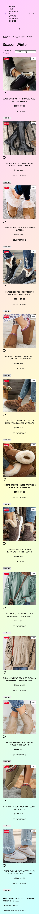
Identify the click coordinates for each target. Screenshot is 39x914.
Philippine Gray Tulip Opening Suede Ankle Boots (19, 743)
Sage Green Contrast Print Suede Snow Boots (19, 808)
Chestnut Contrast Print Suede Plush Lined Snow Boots (19, 357)
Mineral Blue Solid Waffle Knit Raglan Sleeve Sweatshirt (19, 615)
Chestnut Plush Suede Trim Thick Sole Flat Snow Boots (19, 486)
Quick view (6, 118)
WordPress (22, 910)
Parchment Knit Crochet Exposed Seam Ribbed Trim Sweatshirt (19, 679)
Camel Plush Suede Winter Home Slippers (19, 229)
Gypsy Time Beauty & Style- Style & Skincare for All (13, 13)
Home (5, 37)
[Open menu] (19, 29)
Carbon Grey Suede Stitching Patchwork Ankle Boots (19, 293)
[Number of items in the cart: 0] (33, 13)
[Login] (29, 13)
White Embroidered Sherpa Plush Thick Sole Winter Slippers (19, 872)
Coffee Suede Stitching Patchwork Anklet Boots (19, 550)
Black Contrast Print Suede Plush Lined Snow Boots (19, 100)
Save (7, 59)
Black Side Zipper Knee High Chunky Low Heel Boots (19, 164)
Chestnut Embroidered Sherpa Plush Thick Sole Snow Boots (19, 422)
